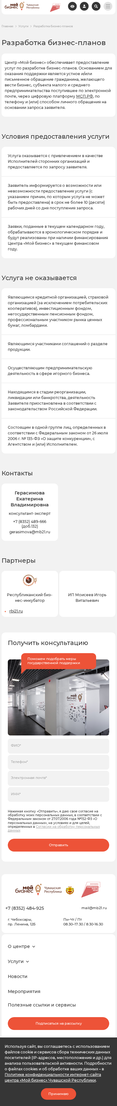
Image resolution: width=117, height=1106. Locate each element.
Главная (7, 26)
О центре (19, 946)
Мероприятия (24, 991)
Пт (79, 919)
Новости (17, 976)
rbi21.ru (16, 611)
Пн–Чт (68, 919)
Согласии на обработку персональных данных (54, 828)
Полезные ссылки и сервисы (42, 1005)
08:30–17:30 (73, 924)
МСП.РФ (84, 96)
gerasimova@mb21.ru (29, 532)
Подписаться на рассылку (59, 1023)
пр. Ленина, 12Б (22, 924)
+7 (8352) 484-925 (24, 908)
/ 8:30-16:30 (93, 924)
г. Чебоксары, (20, 919)
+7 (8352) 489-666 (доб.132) (29, 524)
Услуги (23, 26)
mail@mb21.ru (94, 908)
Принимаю (58, 1094)
